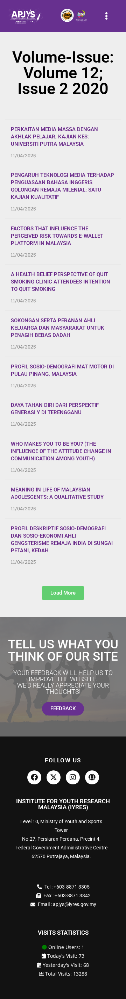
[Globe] (92, 777)
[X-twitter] (54, 777)
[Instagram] (73, 777)
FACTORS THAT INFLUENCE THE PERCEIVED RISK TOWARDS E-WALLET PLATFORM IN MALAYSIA (57, 235)
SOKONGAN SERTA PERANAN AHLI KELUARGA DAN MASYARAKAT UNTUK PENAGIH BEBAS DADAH (57, 327)
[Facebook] (34, 777)
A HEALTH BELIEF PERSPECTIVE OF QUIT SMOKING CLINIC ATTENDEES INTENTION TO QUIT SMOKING (60, 281)
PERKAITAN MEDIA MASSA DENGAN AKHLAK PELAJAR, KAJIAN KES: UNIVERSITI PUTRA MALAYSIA (54, 136)
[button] (106, 15)
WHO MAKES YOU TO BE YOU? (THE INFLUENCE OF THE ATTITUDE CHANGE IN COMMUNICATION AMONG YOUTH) (61, 451)
